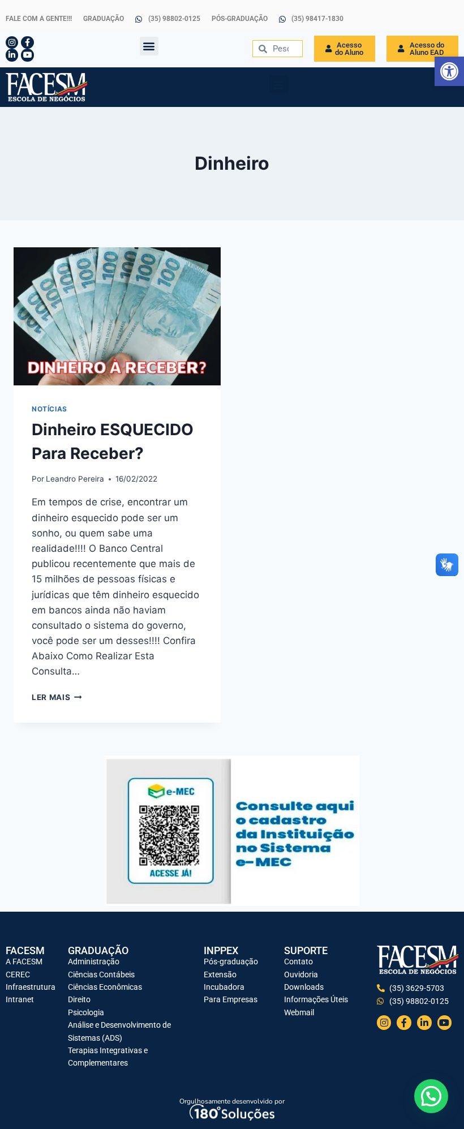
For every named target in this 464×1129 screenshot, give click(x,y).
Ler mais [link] (57, 697)
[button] (149, 46)
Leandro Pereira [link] (75, 478)
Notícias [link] (49, 409)
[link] (449, 71)
